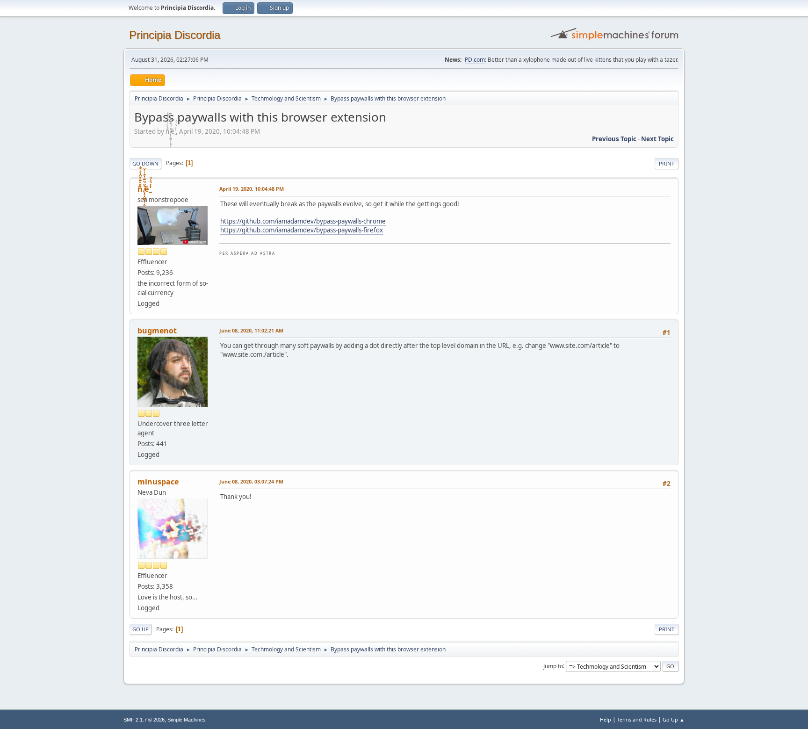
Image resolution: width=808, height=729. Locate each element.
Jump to (553, 666)
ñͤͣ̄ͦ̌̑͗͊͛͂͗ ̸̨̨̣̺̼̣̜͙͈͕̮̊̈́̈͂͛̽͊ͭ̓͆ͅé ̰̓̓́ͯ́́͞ (144, 189)
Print (666, 163)
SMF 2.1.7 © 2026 (144, 719)
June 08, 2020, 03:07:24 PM (251, 481)
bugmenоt (157, 330)
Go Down (145, 163)
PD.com (475, 60)
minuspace (158, 481)
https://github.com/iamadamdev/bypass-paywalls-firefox (301, 230)
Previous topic (614, 139)
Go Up (140, 629)
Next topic (657, 139)
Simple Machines (186, 719)
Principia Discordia (174, 35)
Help (605, 719)
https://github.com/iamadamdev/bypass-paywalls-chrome (303, 221)
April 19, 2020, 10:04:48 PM (251, 188)
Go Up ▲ (674, 719)
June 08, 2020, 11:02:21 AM (251, 330)
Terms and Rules (636, 719)
